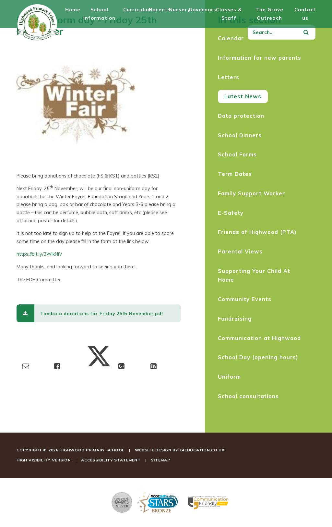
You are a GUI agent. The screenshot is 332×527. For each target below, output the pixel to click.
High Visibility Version (44, 460)
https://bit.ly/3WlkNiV (39, 254)
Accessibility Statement (111, 460)
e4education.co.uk (202, 449)
